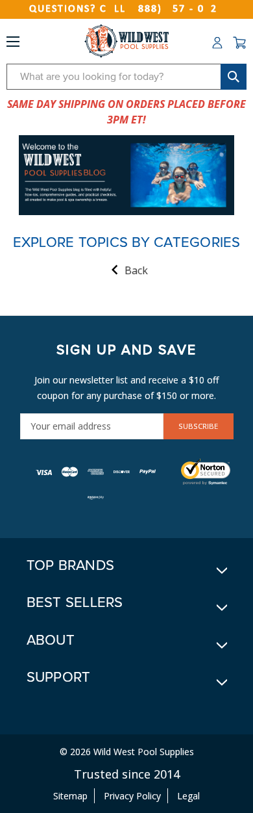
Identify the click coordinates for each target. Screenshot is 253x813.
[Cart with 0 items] (239, 43)
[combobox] (126, 77)
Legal (188, 796)
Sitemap (70, 796)
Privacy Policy (132, 796)
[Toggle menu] (12, 44)
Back (136, 270)
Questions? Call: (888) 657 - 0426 (126, 9)
